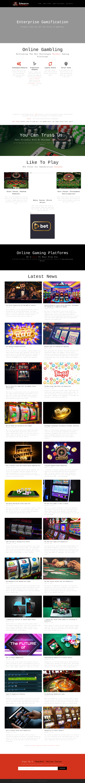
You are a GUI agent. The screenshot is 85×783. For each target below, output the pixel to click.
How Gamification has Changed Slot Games (18, 581)
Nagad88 (29, 118)
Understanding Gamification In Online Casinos (58, 657)
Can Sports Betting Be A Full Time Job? (18, 503)
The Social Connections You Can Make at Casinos (21, 305)
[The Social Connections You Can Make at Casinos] (23, 292)
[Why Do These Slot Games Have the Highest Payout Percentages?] (23, 373)
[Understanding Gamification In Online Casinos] (61, 644)
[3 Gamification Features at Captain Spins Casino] (23, 606)
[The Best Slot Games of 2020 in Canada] (61, 490)
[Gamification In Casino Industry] (61, 717)
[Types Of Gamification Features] (23, 681)
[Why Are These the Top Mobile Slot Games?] (23, 412)
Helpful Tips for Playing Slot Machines (56, 346)
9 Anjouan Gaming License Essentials (55, 465)
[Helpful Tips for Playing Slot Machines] (61, 333)
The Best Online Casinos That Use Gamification (58, 581)
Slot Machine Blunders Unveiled (15, 346)
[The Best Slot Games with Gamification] (61, 528)
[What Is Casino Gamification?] (23, 644)
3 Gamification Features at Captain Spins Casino (21, 619)
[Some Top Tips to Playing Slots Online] (23, 528)
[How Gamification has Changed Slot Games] (23, 568)
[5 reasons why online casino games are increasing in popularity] (61, 606)
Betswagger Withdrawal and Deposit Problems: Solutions (61, 425)
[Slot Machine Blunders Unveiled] (23, 333)
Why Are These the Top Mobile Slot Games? (19, 425)
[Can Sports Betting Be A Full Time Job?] (23, 490)
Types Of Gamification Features (15, 694)
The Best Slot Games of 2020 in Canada (56, 503)
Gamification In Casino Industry (54, 730)
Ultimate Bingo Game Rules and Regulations (57, 386)
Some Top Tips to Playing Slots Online (18, 541)
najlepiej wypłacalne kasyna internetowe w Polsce (45, 745)
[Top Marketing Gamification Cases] (61, 681)
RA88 (36, 114)
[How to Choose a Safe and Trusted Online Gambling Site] (23, 452)
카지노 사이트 (15, 121)
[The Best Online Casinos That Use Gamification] (61, 568)
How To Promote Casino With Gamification (18, 730)
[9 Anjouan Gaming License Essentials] (61, 452)
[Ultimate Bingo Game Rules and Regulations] (61, 373)
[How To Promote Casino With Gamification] (23, 717)
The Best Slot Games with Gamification (56, 541)
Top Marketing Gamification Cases (54, 694)
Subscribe (62, 768)
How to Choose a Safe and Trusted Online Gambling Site (23, 465)
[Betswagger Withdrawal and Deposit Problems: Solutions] (61, 412)
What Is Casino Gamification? (14, 657)
